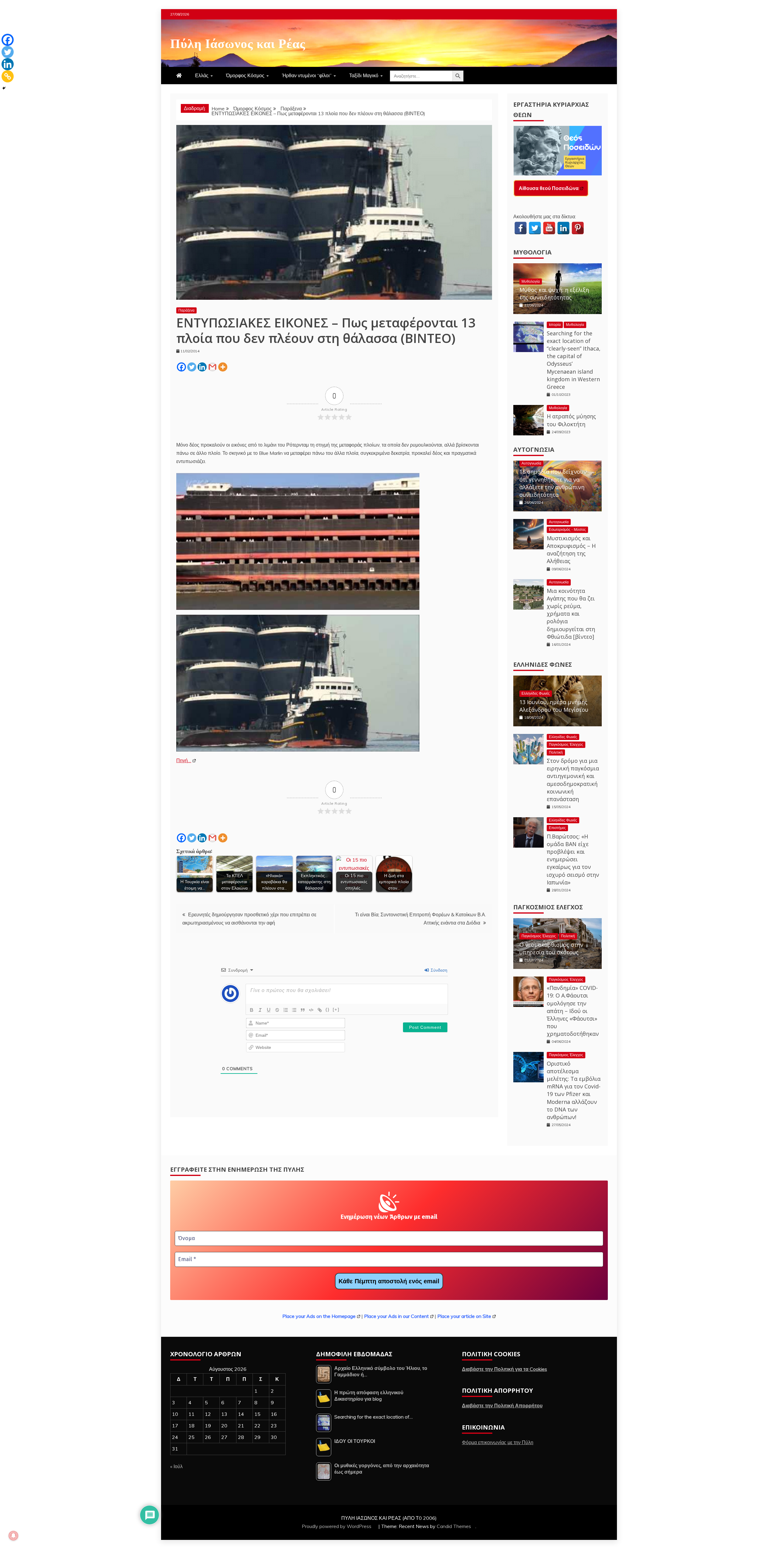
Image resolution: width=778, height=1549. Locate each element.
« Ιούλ (176, 1466)
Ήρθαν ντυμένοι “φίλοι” (307, 75)
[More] (222, 367)
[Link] (319, 1010)
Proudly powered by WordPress (337, 1526)
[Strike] (277, 1010)
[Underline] (268, 1010)
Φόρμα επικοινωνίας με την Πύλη (497, 1442)
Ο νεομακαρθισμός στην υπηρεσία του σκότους (551, 948)
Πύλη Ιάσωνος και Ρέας (237, 42)
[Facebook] (181, 367)
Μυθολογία (532, 252)
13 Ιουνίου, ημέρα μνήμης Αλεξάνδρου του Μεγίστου (553, 705)
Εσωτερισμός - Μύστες (567, 529)
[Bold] (251, 1010)
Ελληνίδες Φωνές (542, 664)
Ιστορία (555, 324)
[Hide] (4, 88)
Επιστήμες (557, 827)
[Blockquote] (302, 1010)
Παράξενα (186, 310)
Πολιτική (556, 752)
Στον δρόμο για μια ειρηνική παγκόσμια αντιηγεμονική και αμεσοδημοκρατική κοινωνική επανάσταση (573, 780)
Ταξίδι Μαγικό (363, 75)
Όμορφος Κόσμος (245, 75)
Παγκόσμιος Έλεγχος (566, 744)
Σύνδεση (438, 970)
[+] (336, 1009)
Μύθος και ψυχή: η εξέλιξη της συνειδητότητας (554, 293)
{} (327, 1009)
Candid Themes (454, 1526)
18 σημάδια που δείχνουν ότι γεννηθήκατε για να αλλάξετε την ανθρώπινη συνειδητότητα (553, 483)
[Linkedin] (202, 367)
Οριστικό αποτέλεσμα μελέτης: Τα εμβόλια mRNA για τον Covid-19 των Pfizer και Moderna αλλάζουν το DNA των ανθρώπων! (574, 1090)
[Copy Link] (8, 76)
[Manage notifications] (13, 1535)
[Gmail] (212, 367)
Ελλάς (201, 75)
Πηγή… (183, 760)
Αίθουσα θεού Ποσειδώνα (549, 188)
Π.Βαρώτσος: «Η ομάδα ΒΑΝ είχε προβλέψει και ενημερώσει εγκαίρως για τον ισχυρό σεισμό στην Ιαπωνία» (573, 859)
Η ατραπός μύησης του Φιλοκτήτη (571, 420)
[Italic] (260, 1010)
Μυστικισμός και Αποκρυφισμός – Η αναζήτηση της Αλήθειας (571, 549)
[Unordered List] (294, 1010)
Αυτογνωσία (533, 449)
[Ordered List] (285, 1010)
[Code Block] (311, 1010)
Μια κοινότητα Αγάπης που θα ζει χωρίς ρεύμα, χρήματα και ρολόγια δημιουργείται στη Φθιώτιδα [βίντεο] (571, 613)
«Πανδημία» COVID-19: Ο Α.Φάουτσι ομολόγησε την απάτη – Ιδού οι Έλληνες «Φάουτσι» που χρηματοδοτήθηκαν (573, 1010)
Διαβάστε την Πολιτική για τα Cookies (504, 1369)
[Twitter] (191, 367)
